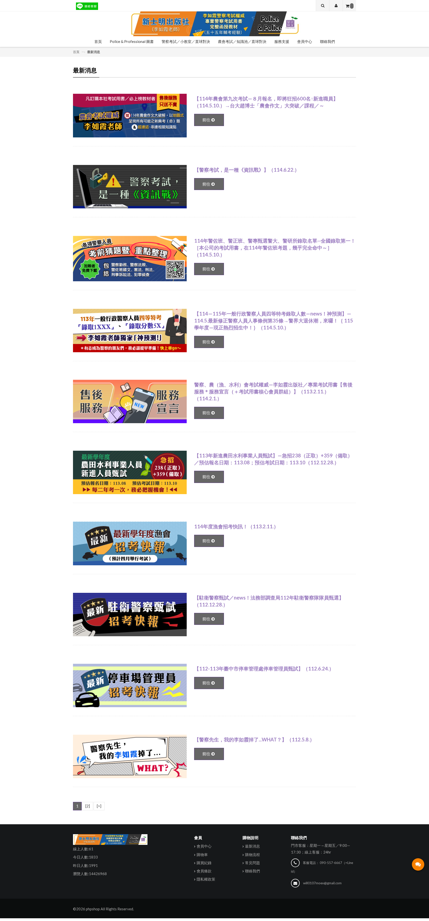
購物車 (202, 854)
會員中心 (304, 41)
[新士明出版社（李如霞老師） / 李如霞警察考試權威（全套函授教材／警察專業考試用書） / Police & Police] (214, 23)
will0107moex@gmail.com (322, 883)
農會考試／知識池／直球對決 (242, 41)
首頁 (98, 41)
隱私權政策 (206, 879)
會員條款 (204, 871)
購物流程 (252, 854)
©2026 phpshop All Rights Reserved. (103, 909)
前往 (206, 119)
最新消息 (252, 846)
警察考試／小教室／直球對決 (186, 41)
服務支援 (281, 41)
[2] (87, 806)
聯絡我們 (327, 41)
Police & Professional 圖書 (132, 41)
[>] (99, 806)
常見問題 (252, 862)
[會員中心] (336, 5)
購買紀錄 (204, 862)
